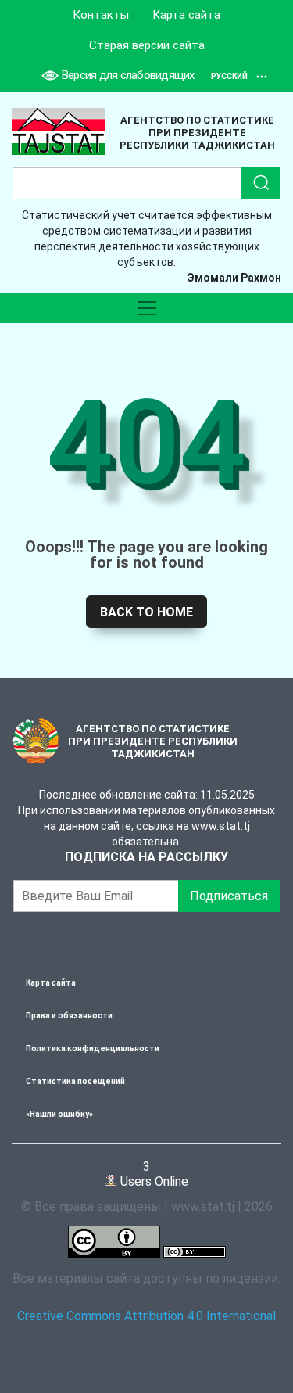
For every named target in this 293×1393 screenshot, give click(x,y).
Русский (229, 76)
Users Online (152, 1173)
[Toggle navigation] (146, 308)
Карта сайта (186, 15)
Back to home (146, 612)
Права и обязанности (69, 1015)
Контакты (101, 15)
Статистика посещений (75, 1081)
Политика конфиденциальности (92, 1048)
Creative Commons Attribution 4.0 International (146, 1316)
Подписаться (229, 896)
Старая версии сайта (147, 45)
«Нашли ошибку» (59, 1114)
